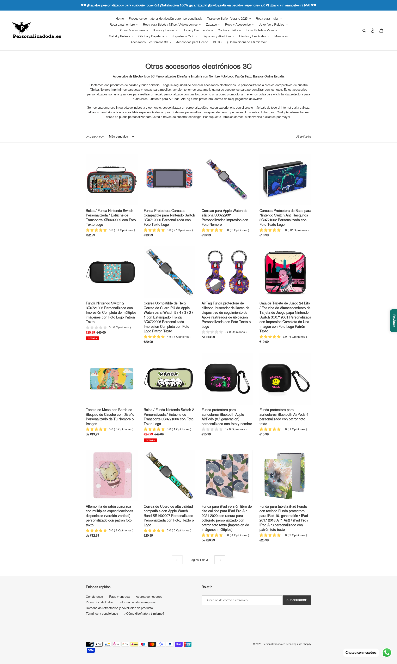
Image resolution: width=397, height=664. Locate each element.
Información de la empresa (137, 602)
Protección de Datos (99, 602)
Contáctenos (94, 596)
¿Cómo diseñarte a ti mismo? (144, 613)
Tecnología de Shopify (298, 644)
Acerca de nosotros (149, 596)
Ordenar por (95, 136)
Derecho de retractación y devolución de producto (119, 608)
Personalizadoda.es (274, 644)
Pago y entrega (119, 596)
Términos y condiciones (102, 613)
